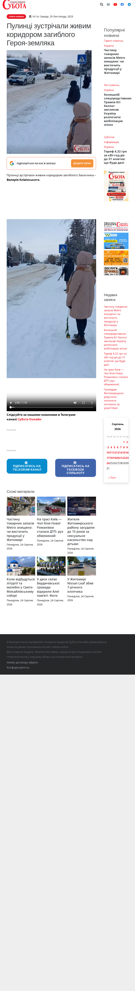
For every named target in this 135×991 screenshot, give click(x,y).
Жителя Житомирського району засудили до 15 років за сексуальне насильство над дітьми (81, 531)
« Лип (112, 477)
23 (127, 458)
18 (111, 458)
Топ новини (111, 85)
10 (108, 452)
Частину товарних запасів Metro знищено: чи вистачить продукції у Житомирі (20, 529)
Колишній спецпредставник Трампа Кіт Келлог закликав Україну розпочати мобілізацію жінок (118, 110)
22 (124, 458)
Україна (109, 45)
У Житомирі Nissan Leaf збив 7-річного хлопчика (80, 585)
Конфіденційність (18, 667)
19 (114, 458)
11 (111, 452)
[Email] (108, 4)
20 (117, 458)
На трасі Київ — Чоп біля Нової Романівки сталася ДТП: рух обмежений (50, 527)
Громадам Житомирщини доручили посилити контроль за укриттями (114, 399)
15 (124, 452)
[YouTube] (115, 4)
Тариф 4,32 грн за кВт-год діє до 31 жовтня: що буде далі (115, 157)
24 (108, 463)
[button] (101, 4)
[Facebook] (122, 4)
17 (108, 458)
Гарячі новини (113, 40)
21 (120, 458)
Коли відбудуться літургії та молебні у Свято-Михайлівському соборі (21, 587)
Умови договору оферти (22, 662)
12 (114, 452)
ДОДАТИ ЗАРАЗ (82, 163)
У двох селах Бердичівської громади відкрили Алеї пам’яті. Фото (48, 587)
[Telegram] (129, 4)
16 (127, 452)
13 (117, 452)
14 (120, 452)
